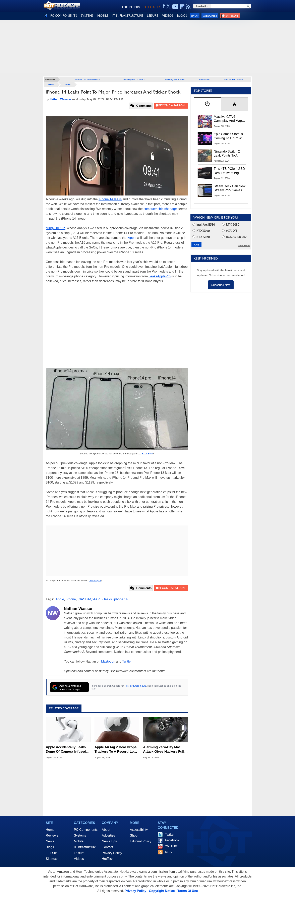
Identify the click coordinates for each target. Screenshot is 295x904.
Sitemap (52, 858)
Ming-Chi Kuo (55, 228)
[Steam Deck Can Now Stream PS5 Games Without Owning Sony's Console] (205, 190)
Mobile (78, 841)
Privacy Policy (112, 853)
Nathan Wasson (79, 608)
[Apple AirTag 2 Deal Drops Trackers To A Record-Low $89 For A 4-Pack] (117, 729)
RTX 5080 (232, 224)
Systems (80, 835)
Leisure (79, 853)
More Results (244, 245)
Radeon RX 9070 (236, 237)
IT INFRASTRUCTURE (127, 15)
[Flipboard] (182, 7)
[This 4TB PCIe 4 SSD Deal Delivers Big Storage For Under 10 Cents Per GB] (205, 173)
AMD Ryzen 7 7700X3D (134, 79)
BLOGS (182, 15)
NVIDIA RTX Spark (233, 79)
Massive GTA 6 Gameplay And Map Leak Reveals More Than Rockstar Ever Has (228, 119)
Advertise (108, 835)
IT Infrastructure (85, 847)
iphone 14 (120, 599)
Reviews (52, 835)
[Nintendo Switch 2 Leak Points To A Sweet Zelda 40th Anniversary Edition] (205, 156)
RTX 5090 (203, 231)
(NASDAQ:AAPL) (90, 599)
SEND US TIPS (152, 7)
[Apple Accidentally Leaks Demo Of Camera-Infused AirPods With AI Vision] (68, 729)
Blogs (50, 847)
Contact (107, 847)
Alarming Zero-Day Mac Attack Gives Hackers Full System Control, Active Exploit (163, 749)
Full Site (52, 853)
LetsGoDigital (95, 580)
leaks (108, 599)
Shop (194, 15)
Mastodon (108, 661)
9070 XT (231, 231)
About (106, 829)
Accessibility (139, 829)
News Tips (109, 841)
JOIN (137, 7)
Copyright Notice (162, 891)
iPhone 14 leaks (110, 199)
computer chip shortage (160, 209)
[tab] (207, 104)
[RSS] (188, 7)
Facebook (172, 840)
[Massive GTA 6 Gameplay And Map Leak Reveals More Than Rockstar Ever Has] (205, 121)
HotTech (108, 858)
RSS (168, 852)
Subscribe (209, 15)
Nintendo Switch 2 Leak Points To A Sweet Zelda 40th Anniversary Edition (228, 154)
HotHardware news (135, 685)
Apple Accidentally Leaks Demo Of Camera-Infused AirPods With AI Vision (66, 749)
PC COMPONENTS (63, 15)
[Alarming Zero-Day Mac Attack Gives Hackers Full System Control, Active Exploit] (165, 729)
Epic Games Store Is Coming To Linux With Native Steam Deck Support (229, 136)
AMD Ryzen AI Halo (174, 79)
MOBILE (102, 15)
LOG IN (127, 7)
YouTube (171, 846)
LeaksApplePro (160, 276)
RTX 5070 (203, 237)
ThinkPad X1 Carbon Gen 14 (86, 79)
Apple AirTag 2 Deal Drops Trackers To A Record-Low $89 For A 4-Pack (115, 749)
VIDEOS (167, 15)
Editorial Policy (140, 841)
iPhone (71, 599)
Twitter (126, 661)
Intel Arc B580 (205, 224)
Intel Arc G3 (204, 79)
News (68, 84)
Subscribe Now (220, 284)
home (51, 84)
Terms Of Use (187, 891)
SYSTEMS (87, 15)
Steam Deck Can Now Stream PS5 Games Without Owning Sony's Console (229, 188)
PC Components (86, 829)
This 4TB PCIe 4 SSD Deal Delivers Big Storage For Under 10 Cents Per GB (229, 171)
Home (50, 829)
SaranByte (147, 453)
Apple (132, 237)
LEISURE (152, 15)
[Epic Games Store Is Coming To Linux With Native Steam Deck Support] (205, 138)
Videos (79, 858)
